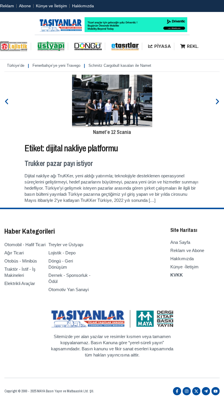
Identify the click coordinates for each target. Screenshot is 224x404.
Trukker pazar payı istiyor (58, 163)
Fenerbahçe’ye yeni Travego (52, 65)
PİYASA (162, 46)
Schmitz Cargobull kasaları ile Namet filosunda (123, 65)
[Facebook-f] (177, 391)
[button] (6, 101)
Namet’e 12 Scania (112, 132)
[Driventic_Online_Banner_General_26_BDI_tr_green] (136, 30)
